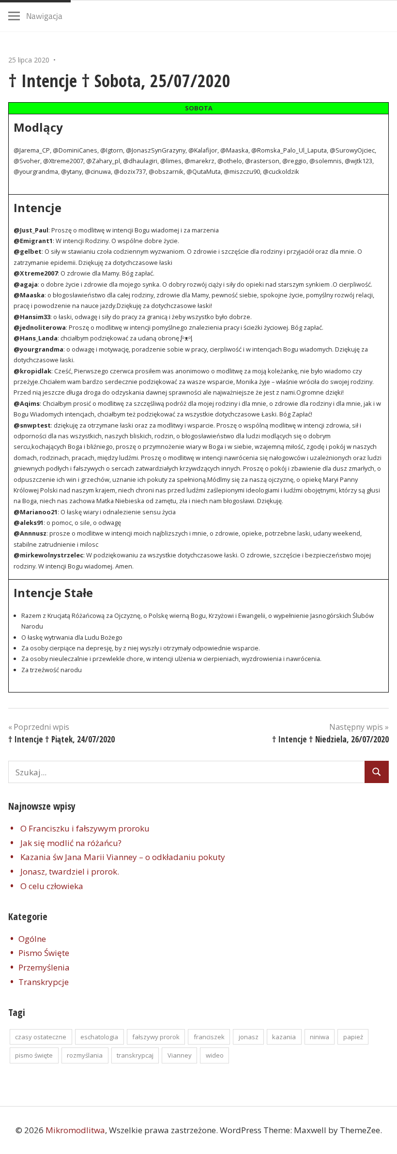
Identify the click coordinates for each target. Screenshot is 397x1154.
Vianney (180, 1055)
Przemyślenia (44, 967)
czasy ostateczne (40, 1036)
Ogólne (32, 938)
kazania (284, 1036)
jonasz (249, 1036)
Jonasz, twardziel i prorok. (69, 871)
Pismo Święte (43, 952)
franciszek (209, 1036)
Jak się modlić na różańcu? (71, 842)
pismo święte (34, 1055)
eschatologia (99, 1036)
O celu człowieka (51, 886)
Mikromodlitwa (75, 1130)
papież (353, 1036)
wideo (215, 1055)
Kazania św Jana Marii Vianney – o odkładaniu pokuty (122, 856)
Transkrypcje (43, 981)
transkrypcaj (135, 1055)
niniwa (319, 1036)
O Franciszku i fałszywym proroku (85, 828)
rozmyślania (85, 1055)
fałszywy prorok (156, 1036)
